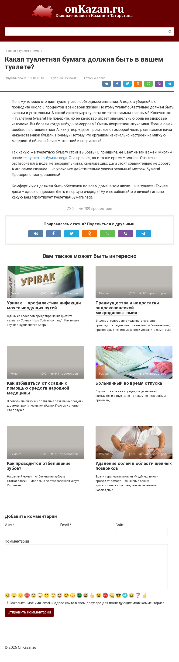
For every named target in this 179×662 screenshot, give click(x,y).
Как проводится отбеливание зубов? (39, 466)
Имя (10, 525)
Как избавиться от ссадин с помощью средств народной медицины (38, 388)
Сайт (120, 525)
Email (66, 525)
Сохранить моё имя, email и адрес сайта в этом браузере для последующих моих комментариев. (87, 603)
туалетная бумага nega (47, 158)
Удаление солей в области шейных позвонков (134, 466)
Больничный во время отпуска (129, 383)
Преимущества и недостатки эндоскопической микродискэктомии (127, 307)
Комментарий (17, 541)
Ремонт (70, 78)
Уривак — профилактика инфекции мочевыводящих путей (44, 305)
